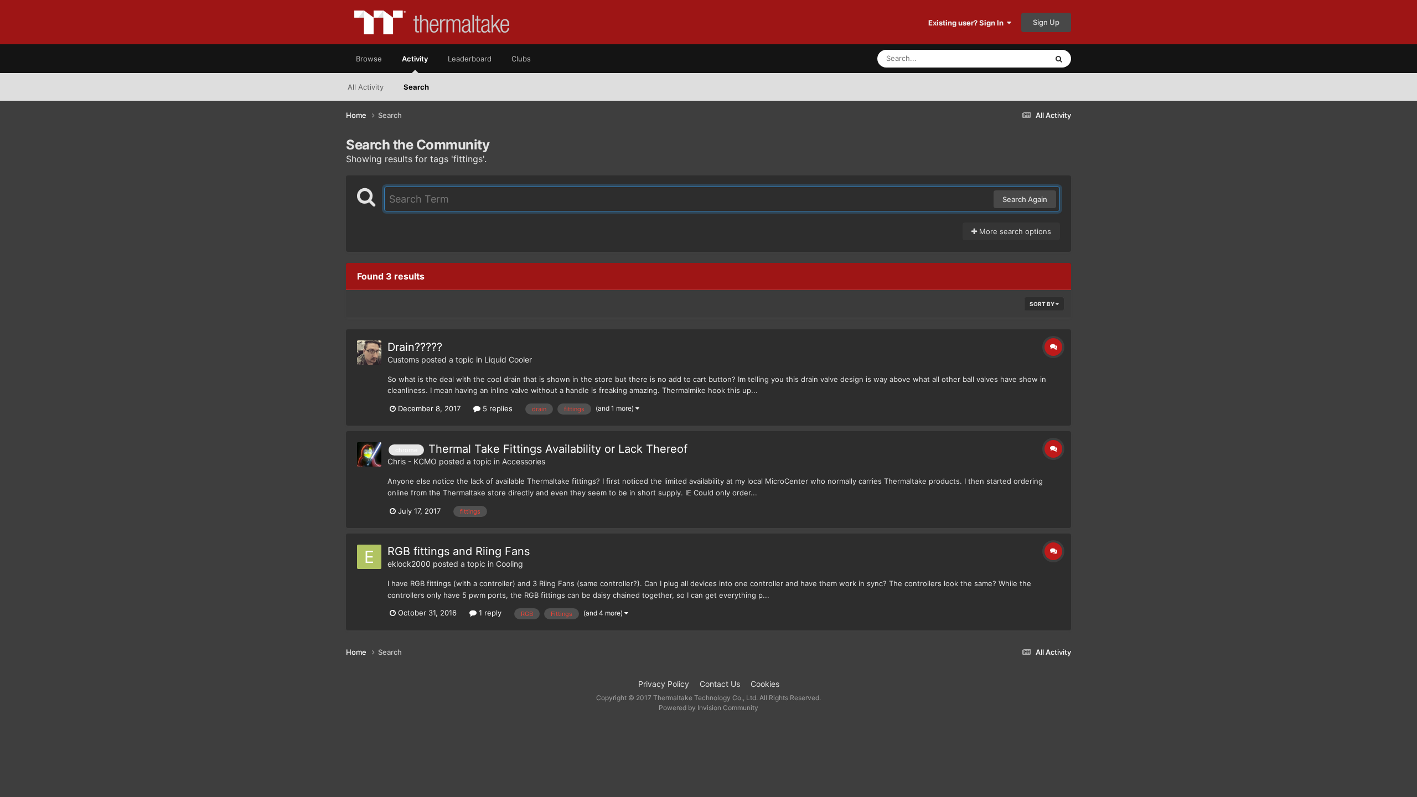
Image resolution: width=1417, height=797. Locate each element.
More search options (1014, 231)
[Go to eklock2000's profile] (369, 557)
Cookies (765, 684)
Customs (403, 359)
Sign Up (1046, 22)
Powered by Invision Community (708, 707)
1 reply (489, 612)
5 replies (496, 408)
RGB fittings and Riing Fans (458, 551)
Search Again (1024, 199)
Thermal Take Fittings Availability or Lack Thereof (557, 449)
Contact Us (720, 684)
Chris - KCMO (412, 461)
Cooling (509, 563)
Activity (415, 58)
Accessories (523, 461)
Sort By (1043, 304)
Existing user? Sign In (967, 22)
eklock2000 (409, 563)
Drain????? (414, 347)
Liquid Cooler (508, 359)
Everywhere (1013, 58)
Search (416, 86)
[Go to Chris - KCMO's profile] (369, 454)
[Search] (1059, 59)
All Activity (366, 86)
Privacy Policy (663, 684)
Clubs (521, 58)
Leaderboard (470, 58)
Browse (369, 58)
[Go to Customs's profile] (369, 352)
